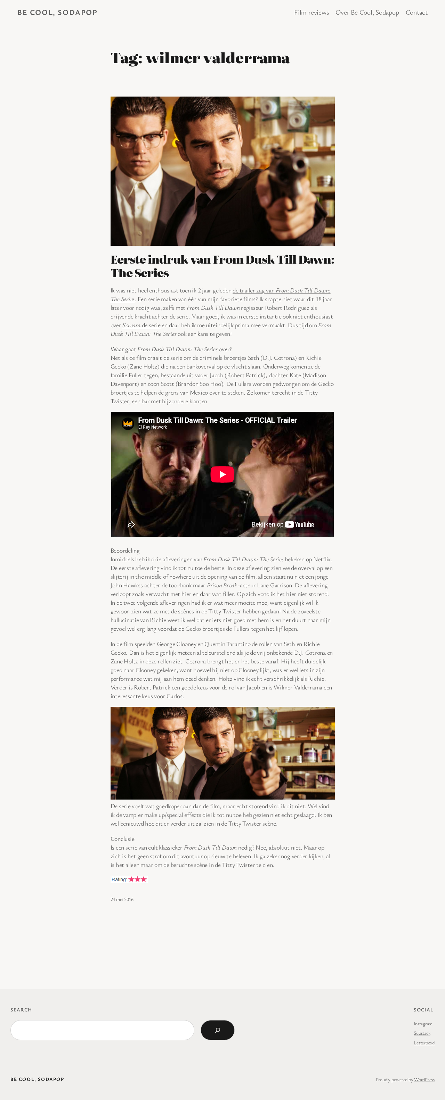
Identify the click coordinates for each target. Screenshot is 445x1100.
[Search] (218, 1030)
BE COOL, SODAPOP (57, 12)
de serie (141, 325)
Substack (422, 1032)
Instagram (423, 1023)
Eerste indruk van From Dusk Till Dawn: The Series (222, 266)
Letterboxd (424, 1042)
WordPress (424, 1079)
